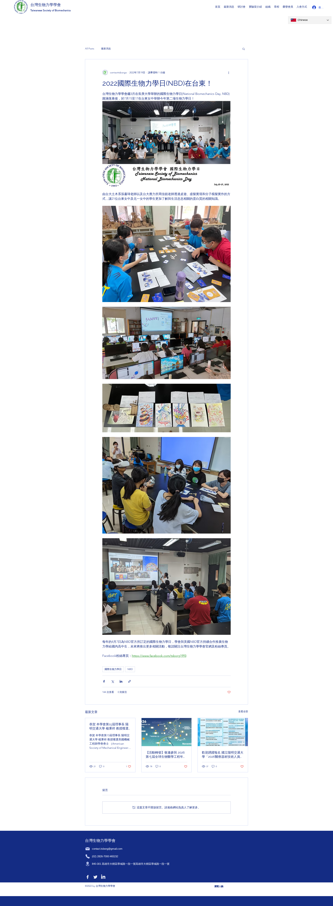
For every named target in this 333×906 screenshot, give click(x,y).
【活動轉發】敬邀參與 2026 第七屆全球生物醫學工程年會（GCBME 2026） (166, 755)
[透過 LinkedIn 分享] (121, 681)
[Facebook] (87, 877)
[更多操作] (229, 72)
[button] (241, 7)
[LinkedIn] (103, 877)
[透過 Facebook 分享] (104, 681)
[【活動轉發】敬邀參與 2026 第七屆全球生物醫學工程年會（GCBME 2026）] (167, 732)
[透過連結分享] (129, 681)
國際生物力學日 (113, 669)
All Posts (89, 48)
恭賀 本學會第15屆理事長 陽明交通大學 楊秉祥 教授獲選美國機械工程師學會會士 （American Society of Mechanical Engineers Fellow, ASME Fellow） (109, 726)
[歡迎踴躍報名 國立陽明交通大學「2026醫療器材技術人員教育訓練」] (223, 732)
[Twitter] (95, 877)
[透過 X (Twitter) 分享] (112, 681)
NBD (130, 669)
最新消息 (106, 48)
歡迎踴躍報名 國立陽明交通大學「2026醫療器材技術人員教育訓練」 (222, 755)
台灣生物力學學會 (45, 4)
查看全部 (243, 711)
